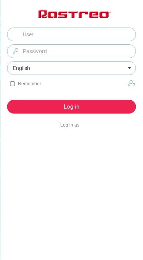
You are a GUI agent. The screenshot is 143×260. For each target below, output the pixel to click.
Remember (29, 83)
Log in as (69, 125)
